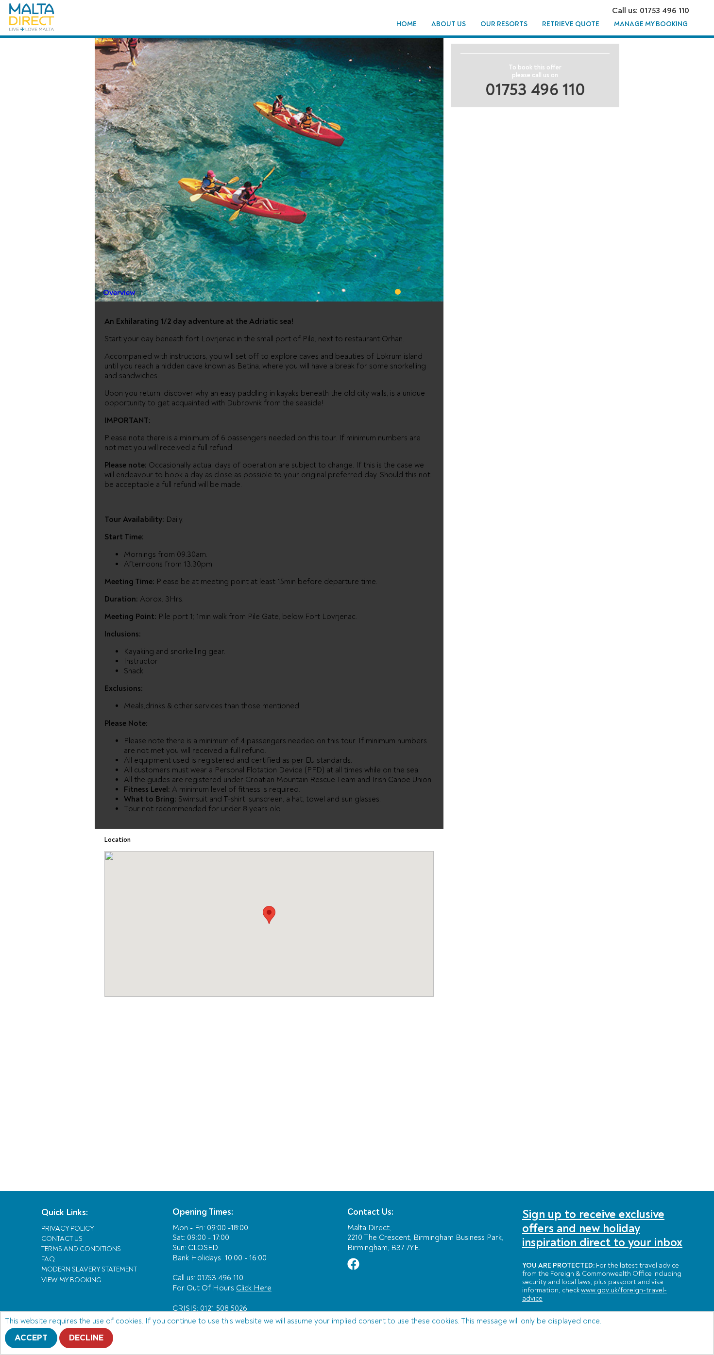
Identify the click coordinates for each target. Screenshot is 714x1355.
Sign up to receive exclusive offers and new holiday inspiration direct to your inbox (602, 1228)
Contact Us (62, 1239)
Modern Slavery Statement (89, 1269)
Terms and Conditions (81, 1249)
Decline (86, 1338)
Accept (31, 1338)
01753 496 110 (535, 89)
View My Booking (71, 1280)
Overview (119, 293)
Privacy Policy (67, 1228)
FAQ (48, 1259)
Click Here (254, 1288)
